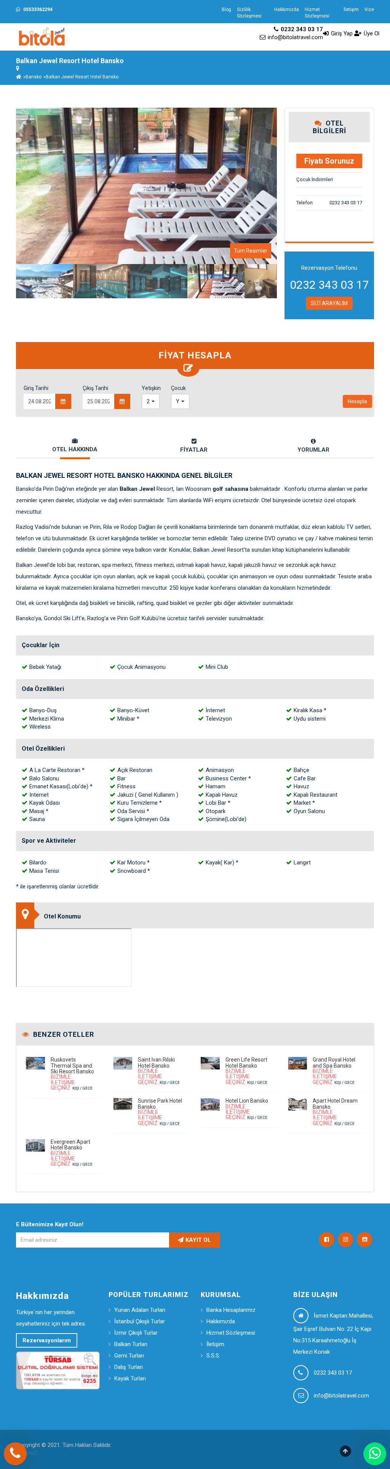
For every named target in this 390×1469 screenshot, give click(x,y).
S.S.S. (213, 1355)
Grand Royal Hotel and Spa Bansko (334, 1062)
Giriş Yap (341, 33)
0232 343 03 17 (301, 29)
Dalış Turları (128, 1367)
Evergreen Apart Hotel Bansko (70, 1145)
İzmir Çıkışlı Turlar (136, 1332)
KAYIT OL (198, 1240)
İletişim (351, 9)
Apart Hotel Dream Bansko (335, 1103)
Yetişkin (151, 388)
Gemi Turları (129, 1355)
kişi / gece (72, 1082)
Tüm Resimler (250, 251)
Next (288, 186)
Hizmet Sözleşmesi (317, 13)
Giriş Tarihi (36, 388)
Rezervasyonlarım (46, 1340)
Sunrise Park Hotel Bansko (160, 1103)
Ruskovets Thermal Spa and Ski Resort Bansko (72, 1065)
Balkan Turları (130, 1344)
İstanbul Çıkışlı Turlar (139, 1321)
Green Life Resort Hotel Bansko (246, 1062)
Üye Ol (370, 33)
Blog (226, 9)
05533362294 (37, 9)
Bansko (34, 77)
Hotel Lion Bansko (246, 1101)
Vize (369, 9)
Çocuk (178, 388)
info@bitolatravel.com (294, 37)
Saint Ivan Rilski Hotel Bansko (156, 1062)
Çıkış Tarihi (95, 388)
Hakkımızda (286, 9)
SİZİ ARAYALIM (329, 303)
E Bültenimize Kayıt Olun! (49, 1224)
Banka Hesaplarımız (231, 1310)
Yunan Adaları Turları (139, 1310)
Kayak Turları (130, 1378)
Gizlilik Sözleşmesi (249, 13)
